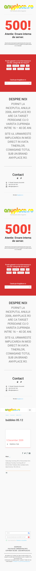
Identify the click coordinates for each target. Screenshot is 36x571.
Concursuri (20, 68)
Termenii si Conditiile (21, 540)
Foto (28, 65)
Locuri (22, 65)
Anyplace (18, 7)
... (9, 456)
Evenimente (15, 65)
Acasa (9, 65)
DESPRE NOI (17, 547)
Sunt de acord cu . (17, 540)
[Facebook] (17, 178)
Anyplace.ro (20, 195)
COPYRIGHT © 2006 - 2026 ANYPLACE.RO (18, 550)
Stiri (14, 68)
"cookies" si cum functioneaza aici (21, 561)
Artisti (27, 68)
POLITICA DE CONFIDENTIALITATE (18, 548)
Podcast (9, 68)
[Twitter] (21, 178)
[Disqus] (19, 495)
